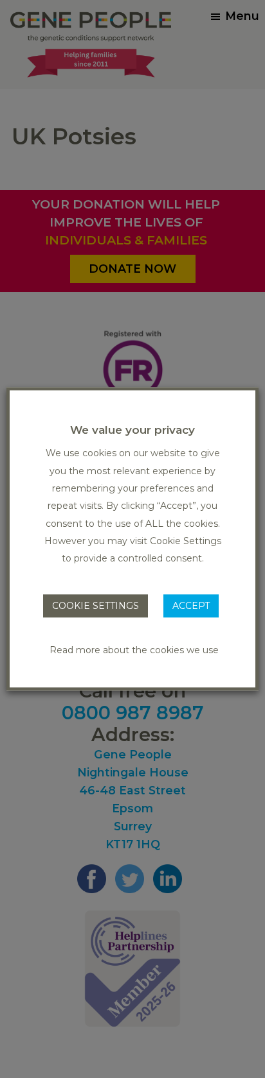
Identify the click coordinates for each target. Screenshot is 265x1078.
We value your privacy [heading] (132, 430)
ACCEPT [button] (191, 606)
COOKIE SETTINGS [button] (95, 606)
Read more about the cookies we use (134, 650)
